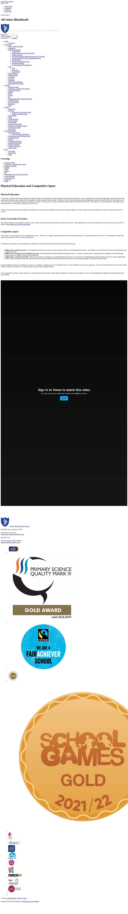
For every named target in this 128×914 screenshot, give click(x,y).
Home (6, 41)
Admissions (7, 8)
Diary (6, 149)
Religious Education (14, 90)
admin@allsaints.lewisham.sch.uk (20, 526)
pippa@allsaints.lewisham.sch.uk (10, 542)
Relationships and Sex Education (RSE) (20, 99)
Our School (7, 44)
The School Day (13, 73)
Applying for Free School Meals (21, 112)
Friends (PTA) (16, 72)
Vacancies (11, 78)
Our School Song (13, 138)
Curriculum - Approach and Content (19, 88)
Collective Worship (14, 144)
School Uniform (13, 121)
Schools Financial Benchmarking (22, 65)
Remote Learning (13, 87)
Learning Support (13, 100)
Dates (10, 154)
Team (10, 66)
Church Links (12, 148)
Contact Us (11, 43)
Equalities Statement (18, 63)
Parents (6, 107)
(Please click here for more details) (20, 224)
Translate (14, 38)
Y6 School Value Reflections (20, 134)
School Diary (8, 6)
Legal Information (11, 898)
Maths (10, 94)
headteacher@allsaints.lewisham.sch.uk (12, 534)
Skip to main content (7, 1)
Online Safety (12, 116)
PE (9, 97)
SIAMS (10, 139)
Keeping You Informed (15, 124)
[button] (9, 15)
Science (10, 95)
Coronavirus (12, 129)
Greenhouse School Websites (30, 901)
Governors (15, 70)
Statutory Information (14, 50)
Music (10, 105)
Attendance (11, 77)
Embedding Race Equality (16, 83)
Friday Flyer (8, 11)
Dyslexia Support (13, 102)
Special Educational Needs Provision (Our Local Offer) (28, 56)
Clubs (10, 117)
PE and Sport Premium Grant (20, 61)
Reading (10, 92)
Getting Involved (13, 119)
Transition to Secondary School (17, 126)
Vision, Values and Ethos (15, 46)
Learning (7, 85)
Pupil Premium (16, 60)
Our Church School (10, 131)
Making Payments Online (19, 114)
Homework (11, 104)
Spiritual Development (15, 143)
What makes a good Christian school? (19, 136)
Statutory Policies (17, 55)
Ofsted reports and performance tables (23, 53)
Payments (7, 10)
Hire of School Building (15, 82)
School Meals (12, 122)
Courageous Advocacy (15, 141)
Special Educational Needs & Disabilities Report (26, 58)
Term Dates (11, 151)
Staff (13, 68)
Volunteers (11, 80)
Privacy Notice (22, 898)
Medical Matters (13, 75)
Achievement (16, 51)
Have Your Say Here (14, 127)
